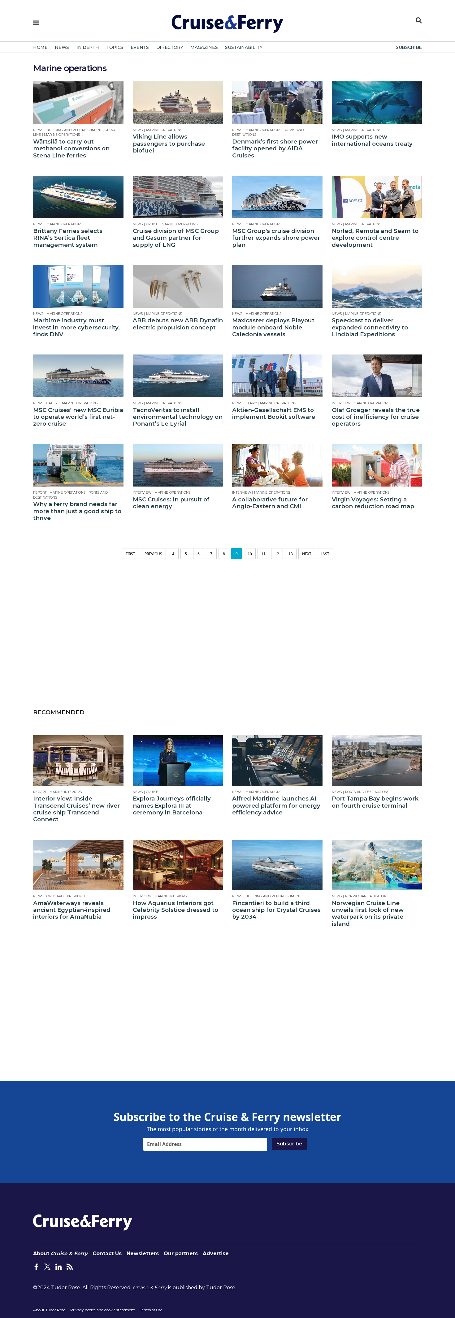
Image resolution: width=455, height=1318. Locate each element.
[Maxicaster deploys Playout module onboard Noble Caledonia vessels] (277, 286)
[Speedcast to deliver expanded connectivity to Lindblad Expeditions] (377, 286)
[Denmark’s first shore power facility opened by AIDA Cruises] (277, 102)
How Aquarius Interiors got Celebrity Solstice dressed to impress (175, 910)
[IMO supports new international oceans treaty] (377, 102)
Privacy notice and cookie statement (102, 1309)
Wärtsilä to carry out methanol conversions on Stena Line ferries (71, 148)
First (130, 553)
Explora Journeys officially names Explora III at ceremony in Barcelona (172, 805)
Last (325, 553)
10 (250, 553)
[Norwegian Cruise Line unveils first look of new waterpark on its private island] (377, 865)
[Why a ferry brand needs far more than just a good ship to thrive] (78, 465)
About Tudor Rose (49, 1309)
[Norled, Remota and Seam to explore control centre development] (377, 197)
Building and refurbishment (74, 130)
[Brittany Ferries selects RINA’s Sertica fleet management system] (78, 197)
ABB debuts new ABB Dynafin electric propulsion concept (178, 324)
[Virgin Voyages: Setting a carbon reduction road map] (377, 465)
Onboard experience (66, 896)
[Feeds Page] (70, 1266)
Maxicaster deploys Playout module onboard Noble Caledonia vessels (273, 327)
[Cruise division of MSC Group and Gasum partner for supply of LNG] (178, 197)
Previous (153, 553)
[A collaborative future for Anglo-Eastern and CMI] (277, 465)
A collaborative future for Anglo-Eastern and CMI (270, 503)
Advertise (216, 1253)
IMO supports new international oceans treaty (372, 140)
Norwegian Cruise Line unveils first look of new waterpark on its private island (368, 913)
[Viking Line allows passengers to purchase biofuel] (178, 102)
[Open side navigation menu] (36, 23)
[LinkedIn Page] (58, 1266)
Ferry (251, 403)
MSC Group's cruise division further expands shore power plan (276, 238)
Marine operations (62, 135)
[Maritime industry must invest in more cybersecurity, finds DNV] (78, 286)
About (60, 1253)
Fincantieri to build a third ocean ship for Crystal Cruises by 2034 (276, 910)
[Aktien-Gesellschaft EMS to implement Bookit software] (277, 375)
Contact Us (107, 1253)
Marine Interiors (66, 792)
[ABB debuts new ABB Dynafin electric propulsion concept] (178, 286)
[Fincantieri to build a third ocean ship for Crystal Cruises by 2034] (277, 865)
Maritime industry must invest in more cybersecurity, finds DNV (76, 327)
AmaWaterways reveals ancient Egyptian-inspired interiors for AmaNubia (71, 910)
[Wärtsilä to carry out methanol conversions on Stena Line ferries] (78, 102)
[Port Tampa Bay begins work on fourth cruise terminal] (377, 760)
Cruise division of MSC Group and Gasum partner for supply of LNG (176, 238)
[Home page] (227, 26)
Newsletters (143, 1253)
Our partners (181, 1253)
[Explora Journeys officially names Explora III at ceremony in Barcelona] (178, 760)
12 (277, 553)
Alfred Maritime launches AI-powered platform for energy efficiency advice (276, 805)
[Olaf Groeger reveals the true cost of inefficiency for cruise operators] (377, 375)
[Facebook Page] (36, 1266)
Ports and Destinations (367, 792)
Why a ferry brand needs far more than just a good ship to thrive (77, 511)
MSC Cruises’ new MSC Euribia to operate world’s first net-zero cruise (78, 417)
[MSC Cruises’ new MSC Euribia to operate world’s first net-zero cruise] (78, 375)
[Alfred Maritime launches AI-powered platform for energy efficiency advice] (277, 760)
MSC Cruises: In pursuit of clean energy (171, 503)
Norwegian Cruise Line (367, 896)
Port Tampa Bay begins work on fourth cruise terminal (375, 802)
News (38, 130)
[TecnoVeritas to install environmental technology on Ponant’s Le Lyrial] (178, 375)
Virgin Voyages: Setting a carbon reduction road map (373, 503)
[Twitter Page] (47, 1266)
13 (290, 553)
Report (39, 493)
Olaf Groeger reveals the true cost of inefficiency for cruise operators (376, 417)
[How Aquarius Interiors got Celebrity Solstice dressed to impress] (178, 865)
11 (263, 553)
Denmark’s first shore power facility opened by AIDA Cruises (275, 148)
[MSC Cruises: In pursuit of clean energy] (178, 465)
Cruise (152, 224)
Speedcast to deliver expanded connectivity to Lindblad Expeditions (370, 327)
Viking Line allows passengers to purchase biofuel (169, 143)
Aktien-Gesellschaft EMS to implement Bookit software (273, 413)
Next (306, 553)
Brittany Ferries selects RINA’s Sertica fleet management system (67, 238)
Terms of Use (151, 1309)
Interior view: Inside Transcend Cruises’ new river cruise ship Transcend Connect (76, 809)
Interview (341, 403)
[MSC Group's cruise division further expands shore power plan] (277, 197)
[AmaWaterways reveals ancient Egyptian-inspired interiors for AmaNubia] (78, 865)
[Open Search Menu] (419, 20)
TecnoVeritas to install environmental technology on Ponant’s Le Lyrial (178, 417)
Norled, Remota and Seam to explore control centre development (375, 238)
